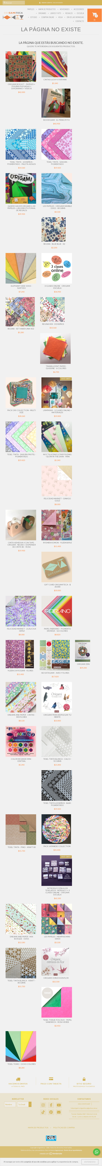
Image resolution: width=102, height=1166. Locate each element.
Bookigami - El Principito (56, 120)
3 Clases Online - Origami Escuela (57, 287)
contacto (79, 21)
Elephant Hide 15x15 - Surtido (21, 287)
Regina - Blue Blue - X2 (54, 244)
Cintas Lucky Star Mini (55, 79)
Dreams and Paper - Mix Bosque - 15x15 (21, 937)
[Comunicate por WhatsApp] (96, 1151)
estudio (33, 17)
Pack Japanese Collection (56, 846)
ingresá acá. (59, 1150)
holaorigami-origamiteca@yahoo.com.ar (84, 1108)
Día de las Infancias (75, 17)
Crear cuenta (46, 2)
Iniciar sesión (58, 2)
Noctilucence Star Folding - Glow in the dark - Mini (57, 455)
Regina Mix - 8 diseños (53, 324)
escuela (80, 13)
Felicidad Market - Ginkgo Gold (57, 499)
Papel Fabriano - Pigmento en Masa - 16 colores (57, 630)
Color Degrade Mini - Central (21, 760)
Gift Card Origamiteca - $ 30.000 (57, 585)
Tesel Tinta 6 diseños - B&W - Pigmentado (57, 804)
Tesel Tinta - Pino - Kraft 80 (22, 847)
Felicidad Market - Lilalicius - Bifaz (21, 630)
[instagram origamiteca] (43, 1105)
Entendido (89, 1162)
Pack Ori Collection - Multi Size (21, 411)
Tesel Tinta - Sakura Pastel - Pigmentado (21, 455)
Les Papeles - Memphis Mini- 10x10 (57, 937)
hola (60, 17)
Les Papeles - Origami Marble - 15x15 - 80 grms (57, 207)
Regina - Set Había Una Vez (21, 329)
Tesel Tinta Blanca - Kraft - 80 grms (21, 981)
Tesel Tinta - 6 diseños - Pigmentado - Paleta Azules (21, 163)
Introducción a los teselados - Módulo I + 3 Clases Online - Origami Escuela (57, 891)
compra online (47, 17)
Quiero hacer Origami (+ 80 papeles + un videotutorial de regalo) (21, 208)
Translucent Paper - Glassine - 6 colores (56, 367)
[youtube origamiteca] (59, 1105)
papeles (30, 9)
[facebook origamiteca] (51, 1105)
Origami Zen (83, 664)
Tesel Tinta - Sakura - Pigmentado (57, 163)
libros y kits (55, 13)
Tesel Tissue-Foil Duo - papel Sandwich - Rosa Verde (57, 1021)
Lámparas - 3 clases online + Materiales (57, 411)
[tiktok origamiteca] (43, 1112)
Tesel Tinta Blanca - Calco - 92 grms (57, 760)
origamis (42, 13)
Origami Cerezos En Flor (56, 978)
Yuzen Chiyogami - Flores (20, 670)
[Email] (59, 1112)
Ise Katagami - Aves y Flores (55, 673)
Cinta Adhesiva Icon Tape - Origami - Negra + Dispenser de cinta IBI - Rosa (21, 544)
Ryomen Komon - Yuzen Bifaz (57, 542)
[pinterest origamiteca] (51, 1112)
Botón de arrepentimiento (73, 1150)
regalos (69, 13)
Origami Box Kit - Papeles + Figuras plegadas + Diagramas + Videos (21, 86)
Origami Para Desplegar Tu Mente (57, 716)
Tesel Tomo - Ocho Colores (21, 1064)
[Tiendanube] (51, 1154)
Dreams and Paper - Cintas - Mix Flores (21, 716)
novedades (64, 9)
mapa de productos (47, 9)
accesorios (78, 9)
